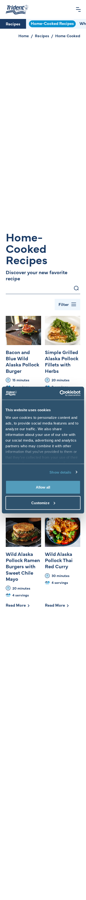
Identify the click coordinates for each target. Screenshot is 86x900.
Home (23, 35)
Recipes (13, 24)
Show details (60, 472)
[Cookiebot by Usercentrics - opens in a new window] (61, 393)
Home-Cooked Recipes (52, 23)
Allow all (43, 487)
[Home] (17, 9)
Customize (40, 503)
